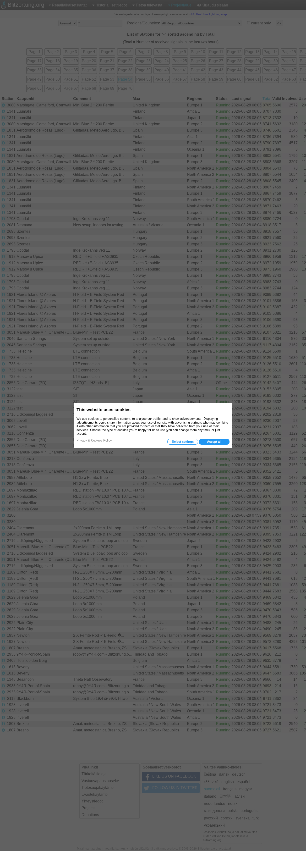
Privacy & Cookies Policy (94, 440)
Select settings (183, 441)
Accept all (214, 441)
